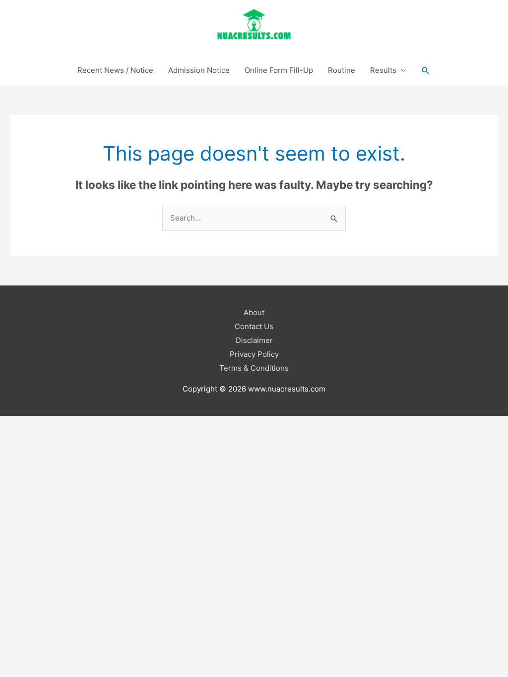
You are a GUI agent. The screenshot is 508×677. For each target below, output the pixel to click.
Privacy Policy (254, 354)
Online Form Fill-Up (279, 70)
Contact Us (254, 326)
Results (383, 70)
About (254, 312)
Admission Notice (199, 70)
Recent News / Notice (115, 70)
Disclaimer (254, 340)
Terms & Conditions (254, 368)
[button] (426, 70)
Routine (341, 70)
